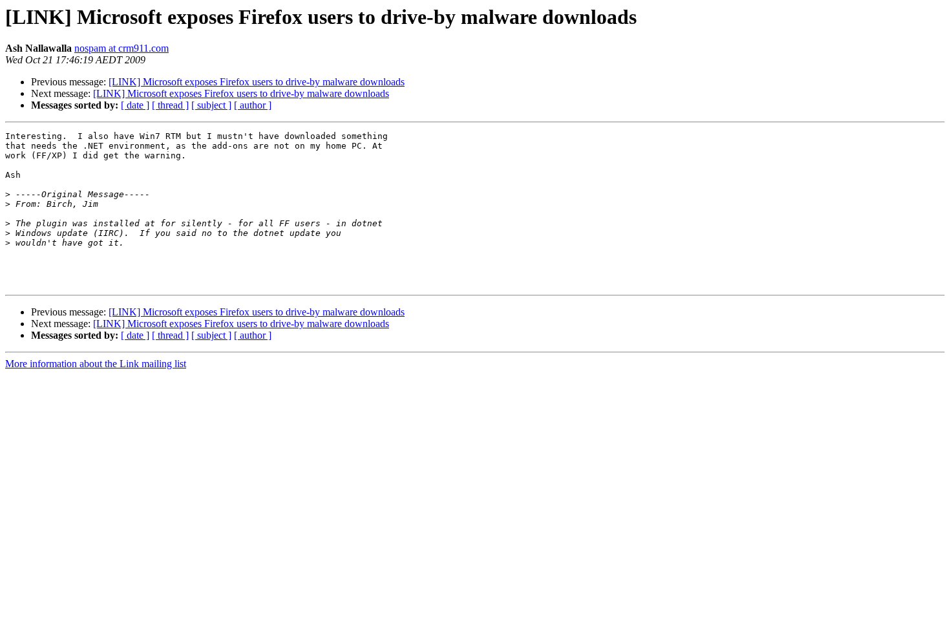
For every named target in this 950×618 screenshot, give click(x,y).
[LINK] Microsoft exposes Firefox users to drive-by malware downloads (257, 81)
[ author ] (252, 105)
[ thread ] (170, 105)
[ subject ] (211, 105)
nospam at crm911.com (121, 48)
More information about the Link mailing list (95, 363)
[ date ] (135, 105)
